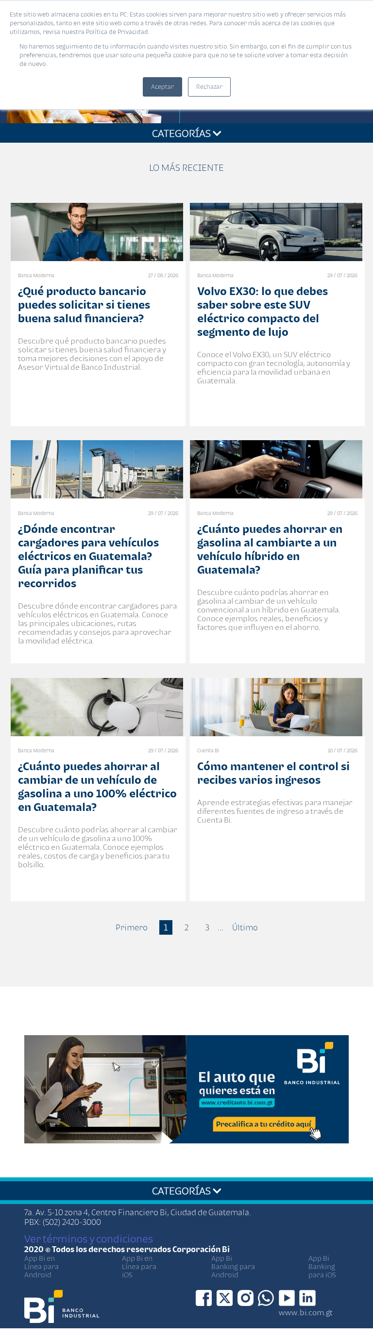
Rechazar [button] (209, 86)
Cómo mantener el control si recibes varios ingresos (273, 773)
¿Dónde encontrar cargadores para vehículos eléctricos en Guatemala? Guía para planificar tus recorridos (88, 556)
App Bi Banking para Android (233, 1266)
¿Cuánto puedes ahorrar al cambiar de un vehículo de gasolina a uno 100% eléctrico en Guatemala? (97, 786)
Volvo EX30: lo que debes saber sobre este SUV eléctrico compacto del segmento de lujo (262, 311)
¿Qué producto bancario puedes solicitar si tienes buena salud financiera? (84, 304)
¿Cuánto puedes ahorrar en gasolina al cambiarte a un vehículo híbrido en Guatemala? (269, 549)
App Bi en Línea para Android (41, 1266)
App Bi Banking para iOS (322, 1266)
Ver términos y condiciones (88, 1238)
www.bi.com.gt (306, 1312)
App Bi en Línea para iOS (139, 1266)
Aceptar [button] (162, 86)
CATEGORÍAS (182, 133)
